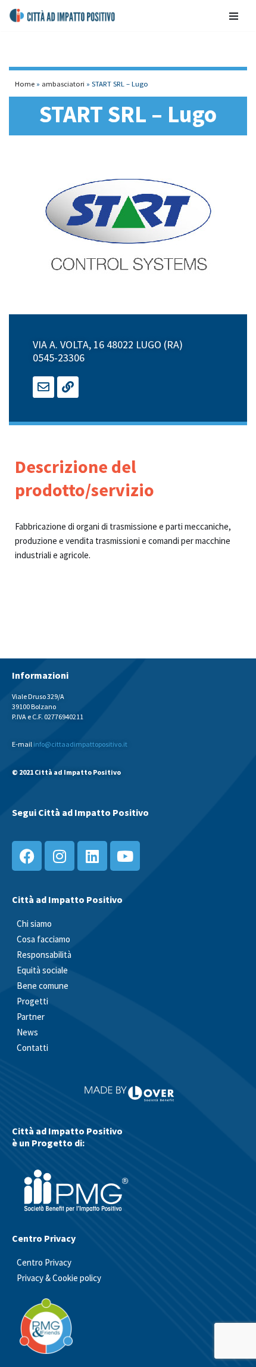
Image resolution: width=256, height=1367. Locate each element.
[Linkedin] (92, 856)
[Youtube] (125, 856)
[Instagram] (59, 856)
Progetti (32, 1001)
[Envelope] (43, 387)
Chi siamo (34, 923)
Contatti (32, 1047)
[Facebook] (27, 856)
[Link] (68, 387)
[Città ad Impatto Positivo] (63, 15)
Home (25, 83)
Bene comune (42, 985)
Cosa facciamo (43, 939)
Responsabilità (44, 954)
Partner (31, 1016)
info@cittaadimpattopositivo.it (80, 744)
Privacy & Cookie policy (59, 1278)
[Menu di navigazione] (233, 15)
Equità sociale (42, 970)
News (27, 1032)
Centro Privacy (44, 1262)
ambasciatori (63, 83)
